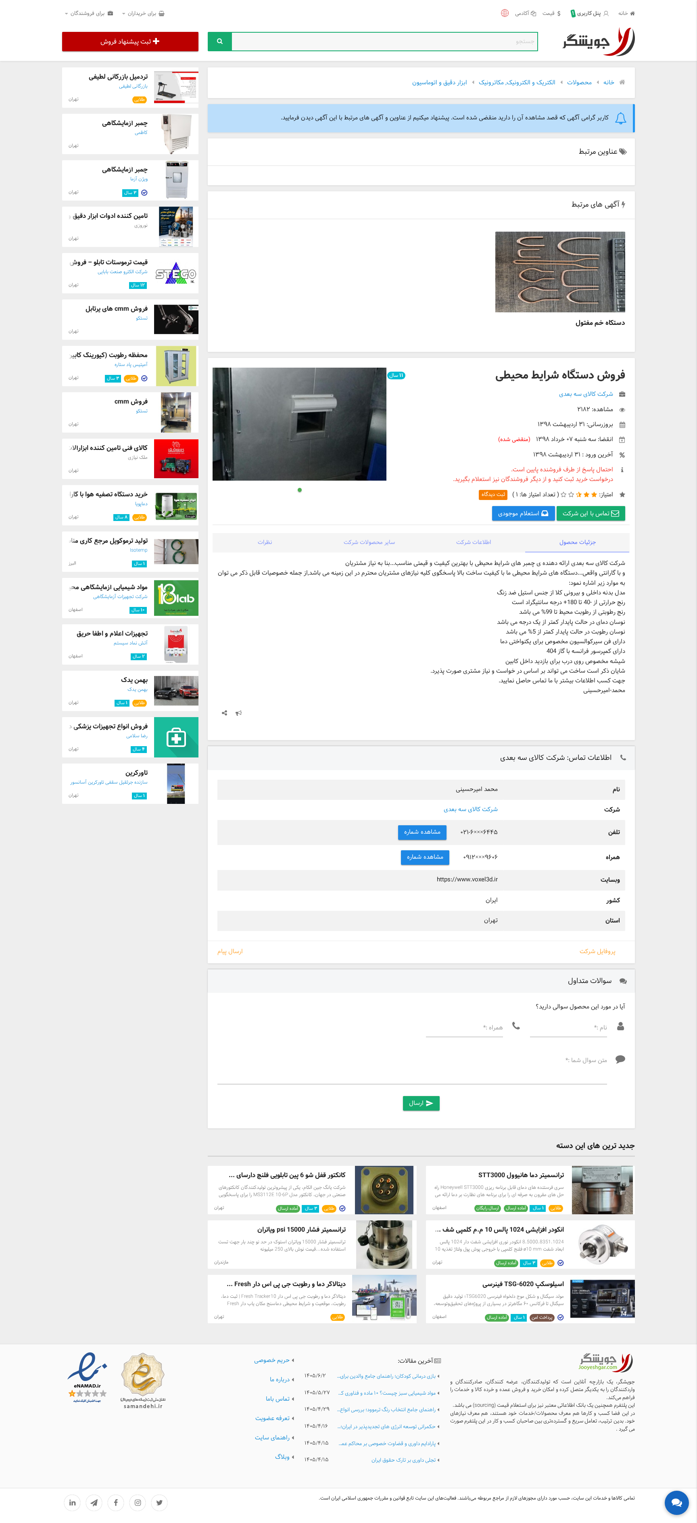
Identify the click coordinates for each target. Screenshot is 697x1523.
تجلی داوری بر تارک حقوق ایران (403, 1460)
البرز (72, 563)
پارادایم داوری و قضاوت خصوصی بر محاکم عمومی (386, 1444)
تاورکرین (136, 773)
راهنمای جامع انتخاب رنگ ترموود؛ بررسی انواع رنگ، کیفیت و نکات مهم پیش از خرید (386, 1410)
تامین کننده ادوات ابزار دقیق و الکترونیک (94, 216)
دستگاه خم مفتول (600, 323)
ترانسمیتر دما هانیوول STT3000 (521, 1175)
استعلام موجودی (519, 514)
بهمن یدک (134, 680)
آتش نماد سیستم (131, 643)
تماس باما (278, 1399)
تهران (219, 1207)
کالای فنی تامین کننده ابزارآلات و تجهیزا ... (91, 448)
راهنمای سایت (272, 1438)
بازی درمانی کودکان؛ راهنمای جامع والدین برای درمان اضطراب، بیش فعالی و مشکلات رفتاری (386, 1376)
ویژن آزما (139, 179)
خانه (623, 14)
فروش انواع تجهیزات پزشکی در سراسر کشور (89, 726)
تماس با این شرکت (587, 514)
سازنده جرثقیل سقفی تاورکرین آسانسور (109, 782)
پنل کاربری (587, 14)
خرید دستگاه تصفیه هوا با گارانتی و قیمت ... (89, 494)
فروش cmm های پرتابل (117, 308)
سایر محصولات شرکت (369, 542)
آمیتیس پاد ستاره (131, 365)
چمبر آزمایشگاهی (125, 123)
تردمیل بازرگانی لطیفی (118, 76)
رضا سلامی (137, 736)
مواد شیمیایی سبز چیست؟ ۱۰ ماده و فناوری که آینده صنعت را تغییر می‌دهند (386, 1393)
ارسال (421, 1103)
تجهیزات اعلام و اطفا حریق (112, 633)
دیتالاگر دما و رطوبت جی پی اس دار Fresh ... (286, 1284)
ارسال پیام (230, 952)
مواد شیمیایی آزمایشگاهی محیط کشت (97, 587)
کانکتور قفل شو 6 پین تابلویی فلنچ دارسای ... (287, 1175)
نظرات (265, 542)
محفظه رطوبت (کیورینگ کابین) (106, 355)
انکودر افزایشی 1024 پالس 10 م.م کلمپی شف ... (499, 1229)
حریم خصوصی (272, 1361)
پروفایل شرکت (598, 952)
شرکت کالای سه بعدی (471, 810)
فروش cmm (131, 401)
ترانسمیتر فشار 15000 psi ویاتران (301, 1229)
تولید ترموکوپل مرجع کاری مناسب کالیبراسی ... (86, 541)
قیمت (549, 14)
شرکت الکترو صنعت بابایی (123, 272)
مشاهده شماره (422, 832)
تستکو (142, 318)
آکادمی (522, 14)
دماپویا (141, 504)
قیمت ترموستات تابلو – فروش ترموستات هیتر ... (84, 262)
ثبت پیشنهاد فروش (125, 41)
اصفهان (439, 1207)
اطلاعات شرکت (473, 542)
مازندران (221, 1262)
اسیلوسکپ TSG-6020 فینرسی (523, 1284)
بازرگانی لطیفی (133, 86)
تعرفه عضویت (272, 1419)
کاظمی (141, 133)
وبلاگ (282, 1457)
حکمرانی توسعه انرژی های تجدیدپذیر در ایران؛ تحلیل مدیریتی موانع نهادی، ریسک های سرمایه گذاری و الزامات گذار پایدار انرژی (386, 1427)
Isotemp (139, 550)
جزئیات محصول (577, 542)
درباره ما (280, 1380)
